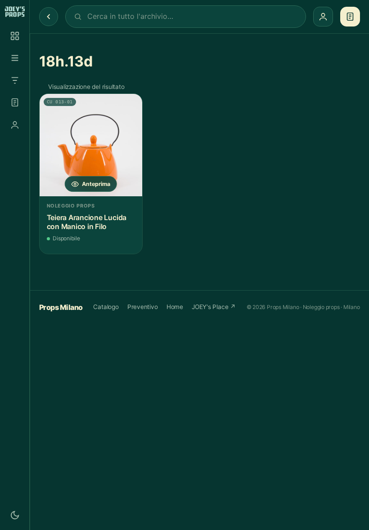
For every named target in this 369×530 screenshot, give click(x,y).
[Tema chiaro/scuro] (15, 515)
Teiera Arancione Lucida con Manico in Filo (87, 222)
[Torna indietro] (48, 16)
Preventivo (142, 306)
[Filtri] (15, 80)
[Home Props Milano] (14, 11)
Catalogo (105, 306)
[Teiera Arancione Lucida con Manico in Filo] (91, 145)
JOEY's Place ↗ (214, 306)
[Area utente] (15, 125)
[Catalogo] (15, 36)
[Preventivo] (15, 102)
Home (174, 306)
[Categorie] (15, 58)
